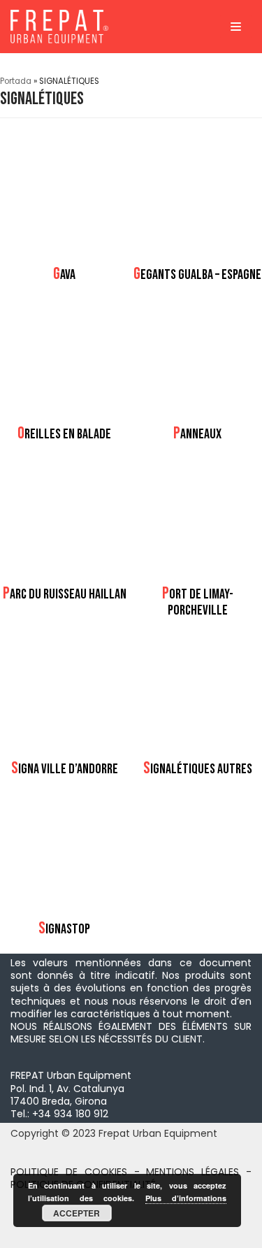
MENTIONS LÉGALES (192, 1172)
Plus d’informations (185, 1198)
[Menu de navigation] (236, 26)
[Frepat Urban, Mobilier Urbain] (59, 26)
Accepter (76, 1213)
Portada (15, 81)
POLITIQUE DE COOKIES (68, 1172)
